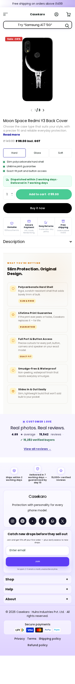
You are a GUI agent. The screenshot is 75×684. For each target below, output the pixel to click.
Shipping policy (50, 639)
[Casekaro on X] (62, 521)
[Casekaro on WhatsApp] (52, 521)
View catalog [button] (7, 14)
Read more (11, 135)
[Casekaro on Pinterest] (22, 521)
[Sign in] (58, 14)
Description (14, 241)
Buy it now (37, 208)
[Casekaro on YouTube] (32, 521)
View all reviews (37, 449)
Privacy (19, 639)
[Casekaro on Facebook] (42, 521)
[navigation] (43, 110)
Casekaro (37, 496)
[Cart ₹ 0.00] (70, 13)
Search (67, 25)
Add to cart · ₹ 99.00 (44, 194)
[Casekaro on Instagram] (12, 521)
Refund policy (38, 645)
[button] (12, 190)
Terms (31, 639)
